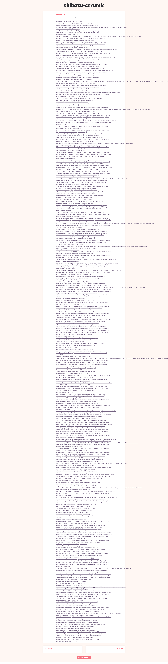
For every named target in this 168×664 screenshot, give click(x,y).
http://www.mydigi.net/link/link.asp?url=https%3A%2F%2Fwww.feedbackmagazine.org (80, 38)
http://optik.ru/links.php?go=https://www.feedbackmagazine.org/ (74, 139)
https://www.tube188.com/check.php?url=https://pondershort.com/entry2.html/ (77, 403)
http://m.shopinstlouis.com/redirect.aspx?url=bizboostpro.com (93, 435)
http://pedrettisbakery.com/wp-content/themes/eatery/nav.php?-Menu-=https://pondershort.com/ (83, 332)
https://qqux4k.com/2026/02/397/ (83, 637)
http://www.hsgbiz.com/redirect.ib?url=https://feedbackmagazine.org (75, 40)
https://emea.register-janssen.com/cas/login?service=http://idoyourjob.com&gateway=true (81, 297)
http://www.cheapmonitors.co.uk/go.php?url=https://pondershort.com (75, 377)
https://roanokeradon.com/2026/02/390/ (67, 639)
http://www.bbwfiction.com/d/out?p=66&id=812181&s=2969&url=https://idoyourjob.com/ (81, 283)
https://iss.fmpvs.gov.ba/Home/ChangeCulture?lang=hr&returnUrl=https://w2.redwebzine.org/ (81, 501)
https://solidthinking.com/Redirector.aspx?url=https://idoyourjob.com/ (86, 291)
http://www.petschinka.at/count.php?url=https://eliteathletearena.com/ (75, 626)
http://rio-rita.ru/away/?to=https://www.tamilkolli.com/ (92, 182)
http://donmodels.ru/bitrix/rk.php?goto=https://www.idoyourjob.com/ (75, 235)
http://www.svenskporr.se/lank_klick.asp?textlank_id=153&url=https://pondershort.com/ (80, 396)
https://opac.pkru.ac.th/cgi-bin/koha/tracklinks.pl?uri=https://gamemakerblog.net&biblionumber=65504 (84, 424)
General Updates (60, 14)
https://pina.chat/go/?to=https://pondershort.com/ (81, 371)
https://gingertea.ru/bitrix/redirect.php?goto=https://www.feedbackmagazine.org (78, 46)
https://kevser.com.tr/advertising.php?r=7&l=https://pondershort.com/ (75, 398)
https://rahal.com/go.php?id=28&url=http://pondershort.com (92, 330)
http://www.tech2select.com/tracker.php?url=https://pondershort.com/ (75, 345)
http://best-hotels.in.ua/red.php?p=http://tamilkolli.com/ (91, 192)
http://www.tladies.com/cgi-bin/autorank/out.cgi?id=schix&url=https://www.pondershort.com (81, 386)
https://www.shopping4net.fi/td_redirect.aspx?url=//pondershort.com (75, 319)
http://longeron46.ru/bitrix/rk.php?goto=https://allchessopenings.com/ (75, 465)
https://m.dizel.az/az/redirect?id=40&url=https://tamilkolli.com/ (73, 162)
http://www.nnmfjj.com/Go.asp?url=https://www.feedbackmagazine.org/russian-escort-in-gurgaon (83, 53)
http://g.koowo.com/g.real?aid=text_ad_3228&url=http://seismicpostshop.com (77, 527)
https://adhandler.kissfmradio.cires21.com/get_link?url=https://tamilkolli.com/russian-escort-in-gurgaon (84, 167)
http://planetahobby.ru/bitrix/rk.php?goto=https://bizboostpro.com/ (74, 426)
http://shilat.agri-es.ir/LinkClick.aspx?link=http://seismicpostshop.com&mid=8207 (78, 551)
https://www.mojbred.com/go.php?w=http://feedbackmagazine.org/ (74, 42)
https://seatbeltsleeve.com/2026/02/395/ (67, 641)
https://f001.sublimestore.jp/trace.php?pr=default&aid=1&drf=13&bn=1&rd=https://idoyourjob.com (83, 255)
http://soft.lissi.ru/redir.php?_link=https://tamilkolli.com (70, 207)
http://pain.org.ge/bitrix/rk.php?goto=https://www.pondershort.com (74, 405)
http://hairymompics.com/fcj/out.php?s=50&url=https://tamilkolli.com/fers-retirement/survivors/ (82, 195)
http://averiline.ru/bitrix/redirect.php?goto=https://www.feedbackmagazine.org (77, 77)
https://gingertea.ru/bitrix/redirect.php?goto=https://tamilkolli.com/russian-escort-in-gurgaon (81, 205)
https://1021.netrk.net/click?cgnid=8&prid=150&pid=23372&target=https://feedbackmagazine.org (83, 117)
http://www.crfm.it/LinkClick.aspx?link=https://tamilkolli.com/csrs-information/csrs (78, 149)
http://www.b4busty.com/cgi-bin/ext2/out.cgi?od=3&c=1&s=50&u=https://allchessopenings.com (82, 444)
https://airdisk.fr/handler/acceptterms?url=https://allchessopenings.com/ (90, 476)
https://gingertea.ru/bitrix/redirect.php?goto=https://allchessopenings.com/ (76, 471)
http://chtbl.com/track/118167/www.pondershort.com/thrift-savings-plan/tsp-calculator (80, 343)
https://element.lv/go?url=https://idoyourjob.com (85, 267)
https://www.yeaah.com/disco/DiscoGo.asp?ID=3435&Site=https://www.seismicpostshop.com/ (82, 521)
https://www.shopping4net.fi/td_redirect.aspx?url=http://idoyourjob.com (76, 248)
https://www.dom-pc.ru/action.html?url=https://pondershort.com (85, 385)
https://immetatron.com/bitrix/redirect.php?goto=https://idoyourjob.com (83, 278)
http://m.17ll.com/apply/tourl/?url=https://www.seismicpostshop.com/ (92, 577)
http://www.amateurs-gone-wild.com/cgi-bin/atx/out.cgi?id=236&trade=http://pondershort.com (82, 422)
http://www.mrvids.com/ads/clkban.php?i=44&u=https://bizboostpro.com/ (76, 431)
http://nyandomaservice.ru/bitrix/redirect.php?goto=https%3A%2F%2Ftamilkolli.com (79, 201)
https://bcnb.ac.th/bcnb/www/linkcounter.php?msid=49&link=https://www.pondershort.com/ (81, 326)
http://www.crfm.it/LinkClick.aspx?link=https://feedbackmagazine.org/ (84, 51)
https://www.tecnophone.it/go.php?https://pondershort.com (78, 390)
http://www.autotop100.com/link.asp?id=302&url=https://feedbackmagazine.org (78, 64)
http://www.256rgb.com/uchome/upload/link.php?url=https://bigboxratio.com (77, 634)
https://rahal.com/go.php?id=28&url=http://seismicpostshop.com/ (73, 579)
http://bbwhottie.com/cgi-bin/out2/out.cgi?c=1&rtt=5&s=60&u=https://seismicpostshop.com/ (81, 570)
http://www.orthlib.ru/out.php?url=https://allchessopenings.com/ (73, 441)
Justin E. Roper (60, 17)
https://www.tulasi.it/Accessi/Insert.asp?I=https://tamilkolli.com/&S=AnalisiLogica (87, 214)
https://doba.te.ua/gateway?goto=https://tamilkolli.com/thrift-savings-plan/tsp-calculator (80, 156)
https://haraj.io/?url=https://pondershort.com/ (76, 304)
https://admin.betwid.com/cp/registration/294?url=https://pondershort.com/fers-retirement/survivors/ (83, 414)
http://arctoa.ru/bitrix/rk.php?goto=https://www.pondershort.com (89, 413)
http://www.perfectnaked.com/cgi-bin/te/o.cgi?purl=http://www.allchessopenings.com (79, 478)
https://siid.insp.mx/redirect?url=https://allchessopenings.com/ (82, 458)
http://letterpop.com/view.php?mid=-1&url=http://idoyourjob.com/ (89, 233)
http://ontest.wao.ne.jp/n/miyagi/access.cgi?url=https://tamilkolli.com (74, 203)
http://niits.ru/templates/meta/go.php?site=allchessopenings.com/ (74, 467)
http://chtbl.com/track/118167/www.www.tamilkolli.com (71, 180)
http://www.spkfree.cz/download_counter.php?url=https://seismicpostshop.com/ (78, 531)
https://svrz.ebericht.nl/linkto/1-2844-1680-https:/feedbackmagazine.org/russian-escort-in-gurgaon (83, 115)
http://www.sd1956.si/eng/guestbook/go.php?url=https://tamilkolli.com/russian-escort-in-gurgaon (82, 165)
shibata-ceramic (84, 5)
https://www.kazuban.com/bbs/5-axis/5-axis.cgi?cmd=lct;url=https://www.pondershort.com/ (81, 379)
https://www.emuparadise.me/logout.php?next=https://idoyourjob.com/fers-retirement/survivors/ (82, 295)
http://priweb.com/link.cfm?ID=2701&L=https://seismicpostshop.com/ (75, 564)
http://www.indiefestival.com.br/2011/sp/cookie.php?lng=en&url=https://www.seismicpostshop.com (83, 549)
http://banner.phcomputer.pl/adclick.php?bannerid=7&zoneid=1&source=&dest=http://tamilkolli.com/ (83, 154)
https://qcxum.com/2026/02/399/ (65, 637)
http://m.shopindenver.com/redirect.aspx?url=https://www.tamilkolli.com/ (76, 194)
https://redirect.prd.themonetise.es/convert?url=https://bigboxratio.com (75, 630)
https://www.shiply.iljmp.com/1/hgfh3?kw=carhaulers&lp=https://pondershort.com (78, 400)
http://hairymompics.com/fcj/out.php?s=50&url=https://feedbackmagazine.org (77, 59)
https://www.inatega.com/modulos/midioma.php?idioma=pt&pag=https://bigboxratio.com (81, 632)
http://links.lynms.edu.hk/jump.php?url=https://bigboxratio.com (73, 628)
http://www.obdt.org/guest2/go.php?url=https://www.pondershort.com (87, 364)
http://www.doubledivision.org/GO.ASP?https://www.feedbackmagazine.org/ (77, 32)
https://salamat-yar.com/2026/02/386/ (88, 639)
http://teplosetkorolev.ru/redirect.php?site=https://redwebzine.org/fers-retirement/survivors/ (81, 499)
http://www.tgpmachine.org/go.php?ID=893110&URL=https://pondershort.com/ (78, 366)
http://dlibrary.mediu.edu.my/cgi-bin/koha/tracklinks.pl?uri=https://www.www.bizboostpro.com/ (82, 429)
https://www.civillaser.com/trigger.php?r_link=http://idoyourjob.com (74, 253)
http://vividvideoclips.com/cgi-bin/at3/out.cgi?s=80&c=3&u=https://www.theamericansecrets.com (82, 493)
